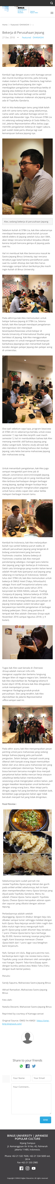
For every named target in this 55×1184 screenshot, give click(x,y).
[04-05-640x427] (27, 642)
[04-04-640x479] (27, 518)
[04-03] (27, 389)
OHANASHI (24, 24)
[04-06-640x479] (27, 724)
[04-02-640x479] (27, 294)
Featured (14, 24)
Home (4, 24)
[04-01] (27, 176)
